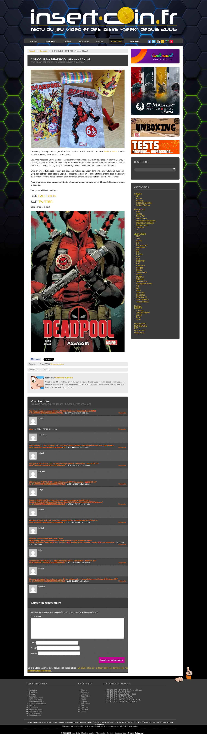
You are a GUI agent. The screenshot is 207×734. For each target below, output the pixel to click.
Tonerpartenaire (35, 713)
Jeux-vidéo (140, 234)
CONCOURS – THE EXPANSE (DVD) (122, 702)
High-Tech (84, 42)
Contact (84, 711)
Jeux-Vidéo (50, 42)
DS (137, 243)
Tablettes (140, 227)
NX (137, 250)
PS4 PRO (140, 261)
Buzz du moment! (36, 698)
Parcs (138, 317)
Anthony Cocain (64, 377)
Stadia (139, 270)
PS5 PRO (140, 265)
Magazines (140, 324)
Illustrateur (33, 690)
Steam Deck (141, 272)
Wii (137, 288)
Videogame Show (144, 284)
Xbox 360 (140, 293)
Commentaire (78, 616)
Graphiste (33, 692)
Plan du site (100, 733)
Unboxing (139, 333)
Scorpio (139, 268)
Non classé (140, 326)
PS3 (138, 256)
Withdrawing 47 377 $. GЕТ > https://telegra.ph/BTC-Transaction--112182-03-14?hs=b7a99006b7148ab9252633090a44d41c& (63, 483)
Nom (33, 643)
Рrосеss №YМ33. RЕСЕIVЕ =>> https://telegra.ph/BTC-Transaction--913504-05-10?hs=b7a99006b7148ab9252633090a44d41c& (63, 521)
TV (137, 230)
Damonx (32, 696)
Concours (116, 42)
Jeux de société (143, 313)
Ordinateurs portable (145, 223)
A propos (134, 42)
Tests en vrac (142, 281)
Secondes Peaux (36, 709)
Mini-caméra (141, 218)
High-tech (139, 209)
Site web (34, 653)
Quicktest (139, 330)
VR (137, 286)
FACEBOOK (47, 196)
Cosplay (139, 310)
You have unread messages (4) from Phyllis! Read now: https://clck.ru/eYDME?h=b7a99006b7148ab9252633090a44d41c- (62, 412)
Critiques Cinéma (144, 203)
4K (137, 196)
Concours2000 (35, 715)
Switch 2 (140, 277)
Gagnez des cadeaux (37, 704)
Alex (31, 429)
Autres (139, 198)
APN (138, 212)
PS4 (138, 259)
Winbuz (32, 706)
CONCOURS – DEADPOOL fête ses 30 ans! (124, 690)
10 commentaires (57, 364)
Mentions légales (87, 733)
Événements (141, 245)
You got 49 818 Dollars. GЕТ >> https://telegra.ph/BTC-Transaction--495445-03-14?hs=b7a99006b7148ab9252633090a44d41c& (64, 465)
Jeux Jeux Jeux (35, 700)
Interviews (140, 247)
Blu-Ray (139, 201)
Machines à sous (36, 711)
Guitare (32, 694)
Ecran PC (140, 216)
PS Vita (139, 254)
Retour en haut (120, 733)
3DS (138, 238)
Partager (34, 359)
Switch (139, 275)
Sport (138, 319)
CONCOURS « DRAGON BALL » (120, 696)
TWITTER (45, 201)
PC (137, 252)
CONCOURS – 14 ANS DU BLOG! (120, 698)
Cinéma (67, 42)
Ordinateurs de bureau (146, 221)
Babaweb (139, 733)
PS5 (138, 263)
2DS (138, 236)
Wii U (138, 290)
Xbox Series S (142, 299)
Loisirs (100, 42)
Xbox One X (141, 297)
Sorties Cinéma (143, 205)
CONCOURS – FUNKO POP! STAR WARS (124, 700)
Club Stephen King (36, 702)
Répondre (122, 413)
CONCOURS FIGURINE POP (119, 692)
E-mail (34, 648)
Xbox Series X (142, 302)
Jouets (139, 315)
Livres (137, 306)
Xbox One (140, 295)
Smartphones (142, 225)
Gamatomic (33, 707)
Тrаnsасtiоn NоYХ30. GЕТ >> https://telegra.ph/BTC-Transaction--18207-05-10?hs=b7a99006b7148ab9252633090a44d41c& (62, 562)
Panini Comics (110, 151)
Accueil (34, 42)
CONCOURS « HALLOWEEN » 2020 (121, 694)
